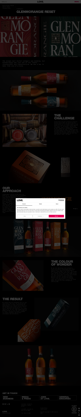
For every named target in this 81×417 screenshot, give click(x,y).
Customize (40, 216)
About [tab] (57, 203)
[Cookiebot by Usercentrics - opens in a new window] (59, 200)
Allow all (56, 216)
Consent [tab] (24, 203)
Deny (25, 216)
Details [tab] (40, 203)
